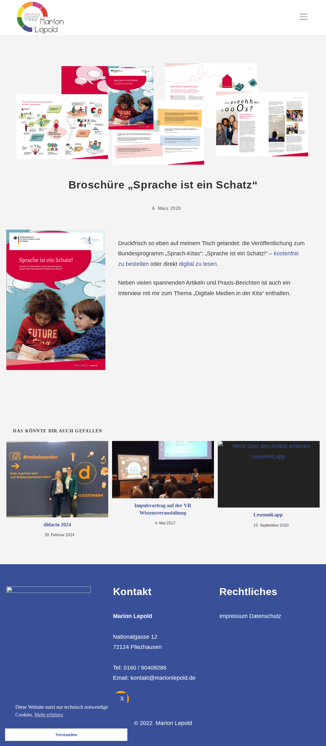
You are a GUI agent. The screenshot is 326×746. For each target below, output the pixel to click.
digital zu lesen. (198, 264)
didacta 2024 (57, 524)
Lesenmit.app (268, 514)
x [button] (122, 698)
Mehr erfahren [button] (48, 714)
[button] (303, 18)
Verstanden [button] (66, 734)
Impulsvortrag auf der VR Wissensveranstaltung (162, 509)
